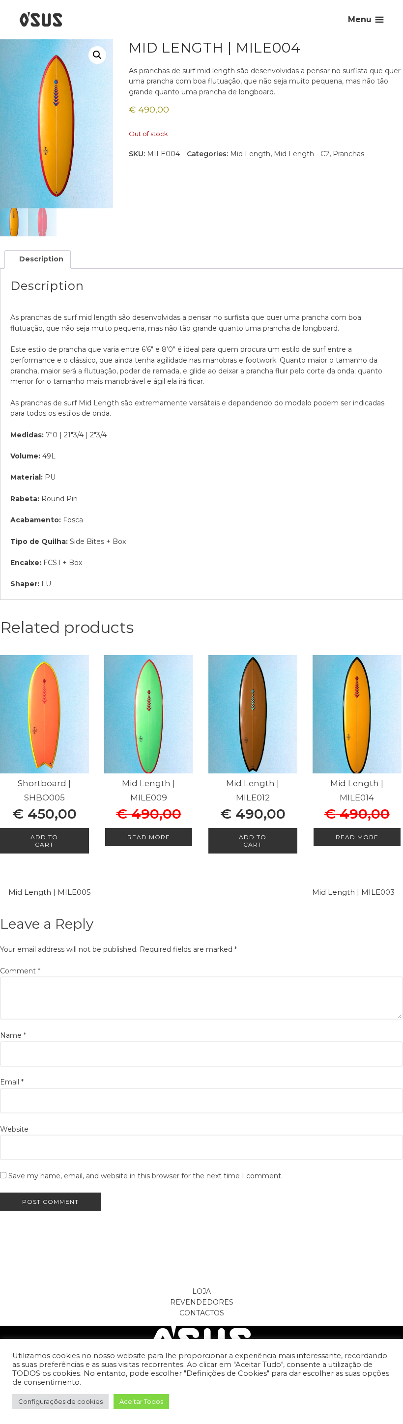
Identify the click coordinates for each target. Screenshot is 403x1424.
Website (14, 1129)
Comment (20, 971)
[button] (97, 55)
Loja (201, 1291)
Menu (360, 19)
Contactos (201, 1313)
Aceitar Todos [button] (141, 1401)
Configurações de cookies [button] (60, 1401)
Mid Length (250, 153)
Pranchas (348, 153)
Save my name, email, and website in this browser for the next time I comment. (145, 1175)
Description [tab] (40, 259)
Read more (148, 837)
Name (13, 1035)
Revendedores (201, 1302)
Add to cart (44, 840)
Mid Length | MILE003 (353, 892)
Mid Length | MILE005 (49, 892)
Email (12, 1082)
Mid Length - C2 (301, 153)
